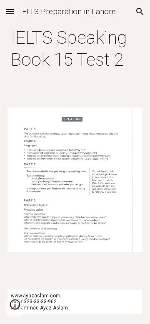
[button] (10, 11)
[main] (75, 48)
